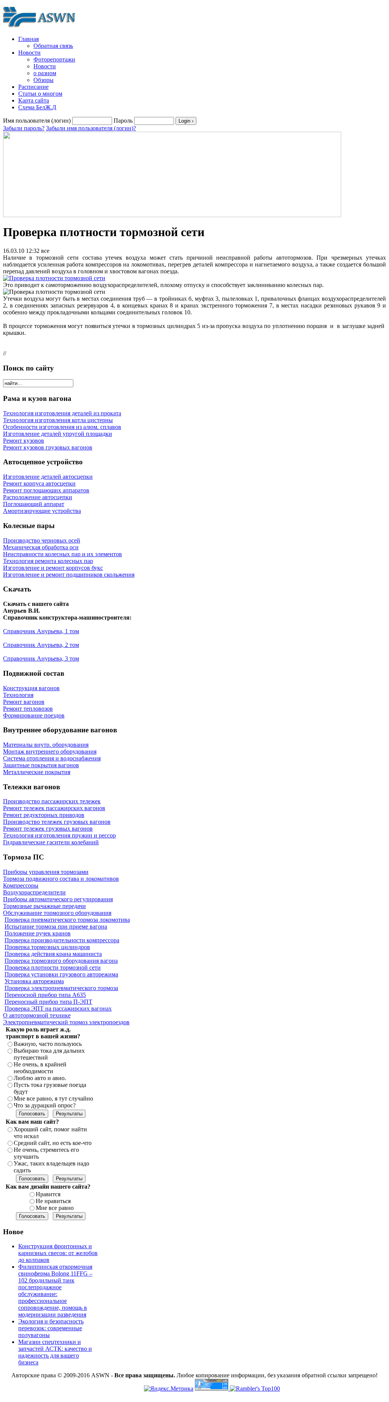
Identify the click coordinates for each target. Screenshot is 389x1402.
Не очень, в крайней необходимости (40, 1067)
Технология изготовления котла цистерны (58, 420)
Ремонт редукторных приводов (43, 815)
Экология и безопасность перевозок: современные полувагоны (51, 1328)
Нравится (48, 1194)
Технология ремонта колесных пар (48, 561)
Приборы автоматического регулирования (58, 899)
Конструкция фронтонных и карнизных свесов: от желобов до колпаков (58, 1253)
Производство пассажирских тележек (52, 801)
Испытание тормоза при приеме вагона (56, 926)
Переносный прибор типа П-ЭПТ (48, 1001)
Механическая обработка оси (41, 547)
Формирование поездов (34, 715)
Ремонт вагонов (23, 702)
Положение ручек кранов (38, 933)
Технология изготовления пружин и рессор (59, 835)
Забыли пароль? (23, 128)
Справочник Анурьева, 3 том (41, 658)
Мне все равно (55, 1208)
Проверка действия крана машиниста (53, 954)
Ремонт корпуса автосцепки (39, 483)
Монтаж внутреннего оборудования (49, 751)
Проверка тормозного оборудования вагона (61, 960)
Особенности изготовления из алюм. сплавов (62, 427)
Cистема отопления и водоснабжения (52, 758)
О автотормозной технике (37, 1015)
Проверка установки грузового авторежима (61, 974)
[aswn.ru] (41, 27)
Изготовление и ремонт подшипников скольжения (68, 574)
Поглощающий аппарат (33, 504)
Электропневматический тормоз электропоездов (66, 1022)
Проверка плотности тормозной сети (53, 967)
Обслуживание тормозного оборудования (57, 913)
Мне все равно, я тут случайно (53, 1098)
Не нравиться (53, 1201)
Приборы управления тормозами (46, 872)
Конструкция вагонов (31, 688)
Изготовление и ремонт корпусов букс (53, 568)
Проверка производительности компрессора (62, 940)
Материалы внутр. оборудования (46, 744)
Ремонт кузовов (23, 440)
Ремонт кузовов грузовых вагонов (47, 447)
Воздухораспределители (34, 892)
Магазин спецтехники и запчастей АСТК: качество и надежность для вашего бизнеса (55, 1352)
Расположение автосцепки (37, 497)
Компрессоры (20, 885)
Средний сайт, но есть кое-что (53, 1143)
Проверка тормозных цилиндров (47, 947)
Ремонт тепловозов (28, 708)
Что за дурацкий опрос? (45, 1105)
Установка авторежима (34, 981)
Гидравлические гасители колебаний (51, 842)
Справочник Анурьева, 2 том (41, 645)
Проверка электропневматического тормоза (61, 988)
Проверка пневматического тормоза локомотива (67, 919)
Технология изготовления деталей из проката (62, 413)
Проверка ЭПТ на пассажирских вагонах (58, 1008)
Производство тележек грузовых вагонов (57, 821)
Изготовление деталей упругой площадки (57, 434)
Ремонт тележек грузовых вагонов (48, 828)
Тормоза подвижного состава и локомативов (61, 878)
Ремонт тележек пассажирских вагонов (54, 808)
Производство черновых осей (41, 540)
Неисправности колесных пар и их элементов (62, 554)
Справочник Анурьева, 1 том (41, 631)
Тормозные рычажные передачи (44, 906)
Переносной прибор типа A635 (45, 995)
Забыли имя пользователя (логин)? (91, 128)
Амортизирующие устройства (42, 511)
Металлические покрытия (36, 772)
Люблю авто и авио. (40, 1078)
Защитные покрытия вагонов (41, 765)
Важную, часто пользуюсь (48, 1044)
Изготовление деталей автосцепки (48, 476)
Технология (18, 695)
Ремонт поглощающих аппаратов (46, 490)
